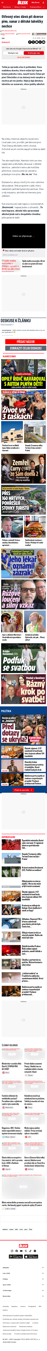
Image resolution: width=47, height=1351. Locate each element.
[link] (12, 1251)
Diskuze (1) (6, 42)
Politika (5, 757)
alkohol (5, 1229)
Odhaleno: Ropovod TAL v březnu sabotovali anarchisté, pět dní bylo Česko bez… (32, 922)
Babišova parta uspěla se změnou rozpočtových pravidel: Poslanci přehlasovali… (32, 990)
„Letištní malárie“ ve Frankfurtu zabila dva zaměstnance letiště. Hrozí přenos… (32, 977)
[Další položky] (44, 7)
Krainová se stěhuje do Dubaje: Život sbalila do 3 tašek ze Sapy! (32, 908)
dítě (16, 1229)
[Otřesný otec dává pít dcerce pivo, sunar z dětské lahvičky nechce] (8, 30)
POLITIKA (6, 711)
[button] (16, 1256)
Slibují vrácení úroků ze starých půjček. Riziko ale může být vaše (32, 935)
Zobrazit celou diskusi (26, 348)
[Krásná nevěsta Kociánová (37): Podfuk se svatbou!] (11, 871)
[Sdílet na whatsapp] (40, 42)
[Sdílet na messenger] (36, 42)
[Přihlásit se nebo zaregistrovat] (43, 2)
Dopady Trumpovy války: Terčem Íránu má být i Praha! (32, 856)
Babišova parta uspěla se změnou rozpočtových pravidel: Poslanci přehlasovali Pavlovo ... (34, 779)
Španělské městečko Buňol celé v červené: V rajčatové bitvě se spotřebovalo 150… (32, 844)
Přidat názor (26, 341)
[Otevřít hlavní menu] (2, 2)
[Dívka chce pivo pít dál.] (23, 33)
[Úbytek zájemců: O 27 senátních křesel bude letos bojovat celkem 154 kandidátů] (11, 896)
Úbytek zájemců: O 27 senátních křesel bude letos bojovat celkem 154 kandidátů (34, 752)
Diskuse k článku (16, 320)
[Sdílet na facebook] (30, 42)
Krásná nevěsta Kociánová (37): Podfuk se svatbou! (32, 868)
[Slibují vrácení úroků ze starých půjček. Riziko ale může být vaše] (11, 936)
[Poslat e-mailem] (43, 42)
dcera (11, 1229)
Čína (30, 1229)
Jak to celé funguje (23, 57)
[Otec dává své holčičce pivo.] (8, 34)
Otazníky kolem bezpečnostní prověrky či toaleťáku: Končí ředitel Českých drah (34, 765)
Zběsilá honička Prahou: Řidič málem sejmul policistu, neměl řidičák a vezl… (32, 950)
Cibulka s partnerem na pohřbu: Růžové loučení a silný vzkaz (32, 962)
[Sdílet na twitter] (33, 42)
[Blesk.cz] (23, 2)
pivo (25, 1229)
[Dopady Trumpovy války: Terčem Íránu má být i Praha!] (11, 858)
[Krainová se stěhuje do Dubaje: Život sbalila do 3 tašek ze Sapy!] (11, 909)
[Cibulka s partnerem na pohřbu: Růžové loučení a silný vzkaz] (11, 964)
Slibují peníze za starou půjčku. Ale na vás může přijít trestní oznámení (31, 884)
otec (21, 1229)
